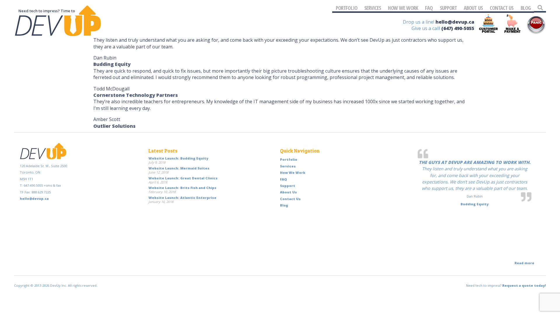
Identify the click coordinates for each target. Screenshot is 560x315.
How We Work (403, 7)
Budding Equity (112, 64)
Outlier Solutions (114, 126)
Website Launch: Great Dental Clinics (183, 178)
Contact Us (502, 7)
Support (448, 7)
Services (372, 7)
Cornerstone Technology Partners (135, 95)
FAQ (429, 7)
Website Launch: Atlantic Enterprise (182, 197)
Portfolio (346, 7)
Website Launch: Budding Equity (178, 158)
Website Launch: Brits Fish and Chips (182, 188)
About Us (473, 7)
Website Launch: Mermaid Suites (178, 168)
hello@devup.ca (454, 22)
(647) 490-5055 (457, 28)
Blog (526, 7)
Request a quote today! (524, 285)
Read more (524, 263)
